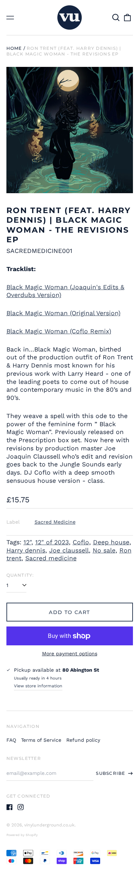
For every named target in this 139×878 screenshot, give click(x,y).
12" (27, 542)
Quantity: (20, 575)
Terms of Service (41, 740)
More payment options (69, 653)
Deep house (111, 542)
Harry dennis (25, 550)
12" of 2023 (52, 542)
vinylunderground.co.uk (49, 825)
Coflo (81, 542)
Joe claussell (69, 550)
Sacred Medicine (55, 522)
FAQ (11, 740)
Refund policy (83, 740)
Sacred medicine (51, 558)
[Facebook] (9, 807)
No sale (104, 550)
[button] (116, 17)
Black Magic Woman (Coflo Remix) (58, 331)
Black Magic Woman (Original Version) (63, 313)
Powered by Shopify (22, 835)
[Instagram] (20, 807)
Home (14, 48)
